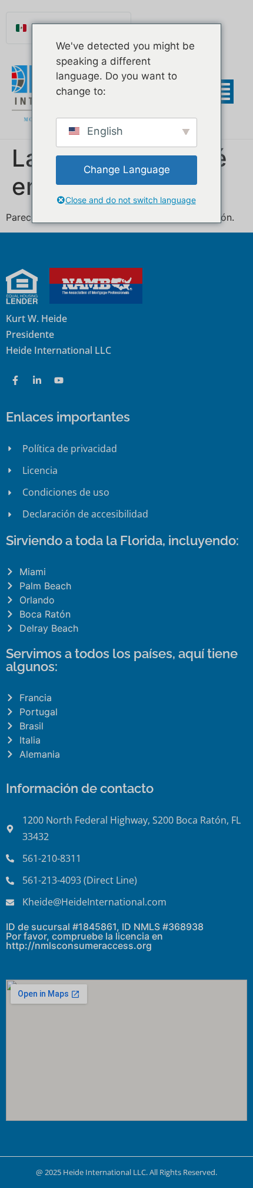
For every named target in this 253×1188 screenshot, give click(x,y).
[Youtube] (58, 380)
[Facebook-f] (15, 380)
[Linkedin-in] (37, 380)
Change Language (127, 169)
